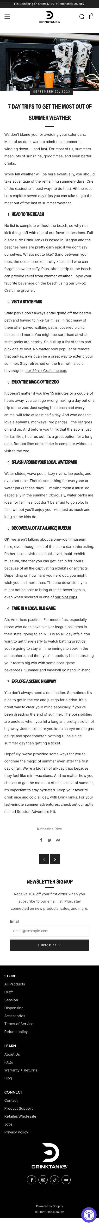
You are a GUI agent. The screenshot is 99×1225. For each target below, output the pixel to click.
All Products (14, 984)
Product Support (18, 1108)
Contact (11, 1100)
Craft (8, 992)
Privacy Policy (16, 1132)
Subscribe (47, 945)
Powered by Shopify (49, 1206)
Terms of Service (18, 1023)
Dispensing (14, 1008)
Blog (8, 1078)
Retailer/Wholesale (20, 1116)
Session (11, 1000)
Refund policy (16, 1031)
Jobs (8, 1124)
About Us (12, 1054)
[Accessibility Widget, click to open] (89, 1215)
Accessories (14, 1016)
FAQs (8, 1062)
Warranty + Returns (20, 1070)
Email (14, 921)
